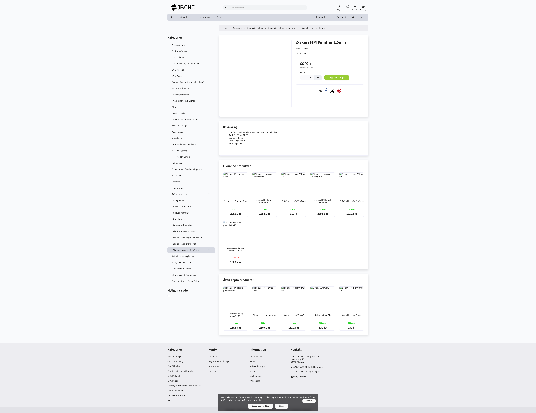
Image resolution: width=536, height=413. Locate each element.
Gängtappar (178, 200)
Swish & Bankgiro (257, 366)
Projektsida (255, 381)
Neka (281, 406)
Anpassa (309, 401)
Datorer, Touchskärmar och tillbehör (188, 82)
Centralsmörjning (179, 51)
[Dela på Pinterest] (339, 90)
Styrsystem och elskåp (182, 262)
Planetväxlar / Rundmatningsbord (187, 169)
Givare (175, 107)
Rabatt (253, 361)
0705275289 (298, 372)
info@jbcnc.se (299, 376)
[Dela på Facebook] (326, 90)
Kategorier (184, 17)
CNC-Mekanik (178, 70)
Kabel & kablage (179, 126)
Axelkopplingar (179, 45)
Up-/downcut (179, 219)
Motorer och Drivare (181, 157)
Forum (220, 17)
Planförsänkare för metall (185, 231)
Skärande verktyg (179, 194)
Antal (302, 72)
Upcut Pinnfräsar (180, 213)
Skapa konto (214, 366)
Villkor (253, 371)
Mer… (170, 400)
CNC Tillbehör (178, 57)
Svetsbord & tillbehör (181, 269)
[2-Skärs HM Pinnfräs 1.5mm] (172, 296)
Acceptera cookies (260, 406)
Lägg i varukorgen (337, 77)
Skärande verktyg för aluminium (187, 237)
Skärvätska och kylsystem (183, 256)
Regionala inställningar (219, 361)
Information (321, 17)
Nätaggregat (177, 163)
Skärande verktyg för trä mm (186, 250)
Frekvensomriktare (180, 95)
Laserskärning (204, 17)
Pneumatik (177, 181)
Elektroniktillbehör (180, 88)
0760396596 (298, 367)
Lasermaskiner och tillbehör (184, 144)
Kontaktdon (177, 138)
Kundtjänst (341, 17)
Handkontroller (179, 113)
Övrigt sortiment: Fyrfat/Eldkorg (186, 281)
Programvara (178, 188)
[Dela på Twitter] (332, 90)
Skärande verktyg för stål (184, 244)
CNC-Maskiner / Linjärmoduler (185, 63)
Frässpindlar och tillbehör (183, 101)
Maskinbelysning (179, 150)
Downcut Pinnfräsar (182, 206)
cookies (234, 397)
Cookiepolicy (256, 376)
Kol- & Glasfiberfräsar (183, 225)
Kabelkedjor (177, 132)
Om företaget (256, 356)
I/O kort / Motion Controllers (185, 119)
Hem (225, 28)
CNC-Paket (177, 76)
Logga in (358, 17)
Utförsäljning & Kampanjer (184, 275)
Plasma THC (177, 175)
